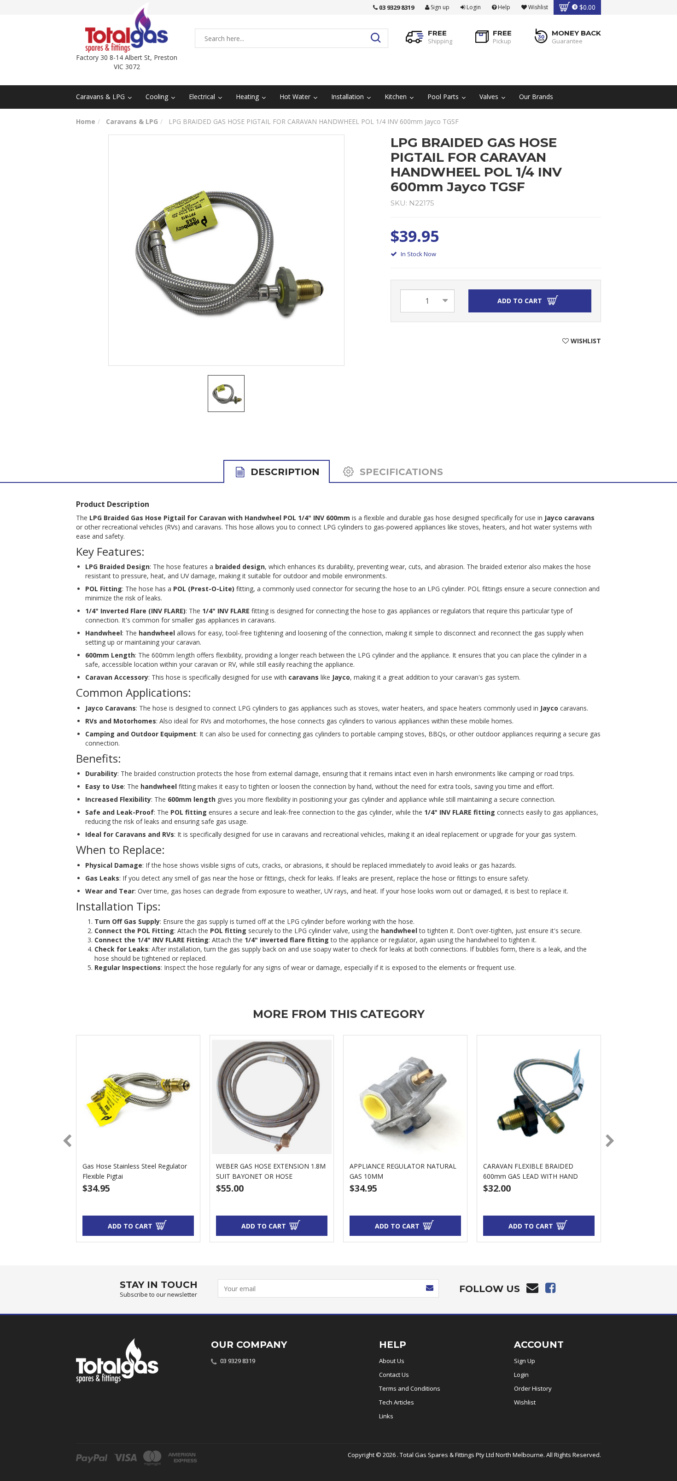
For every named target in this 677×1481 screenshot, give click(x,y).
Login (473, 7)
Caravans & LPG (101, 96)
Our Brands (536, 96)
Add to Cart (520, 300)
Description (284, 471)
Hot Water (296, 96)
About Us (391, 1361)
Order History (533, 1388)
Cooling (158, 96)
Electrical (203, 96)
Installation (348, 96)
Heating (248, 96)
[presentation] (67, 1141)
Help (503, 7)
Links (386, 1416)
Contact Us (394, 1374)
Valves (489, 96)
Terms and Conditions (409, 1388)
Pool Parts (444, 96)
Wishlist (525, 1402)
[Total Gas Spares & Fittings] (126, 27)
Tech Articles (396, 1402)
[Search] (378, 38)
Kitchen (397, 96)
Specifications (400, 471)
